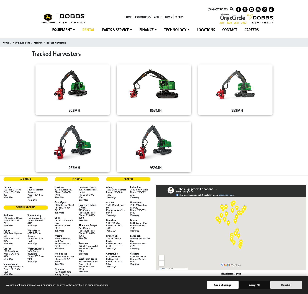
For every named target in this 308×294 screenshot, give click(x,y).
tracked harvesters (56, 42)
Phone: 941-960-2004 (87, 249)
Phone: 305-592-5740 (63, 244)
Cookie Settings (222, 285)
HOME (128, 17)
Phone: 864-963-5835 (12, 270)
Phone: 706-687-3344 (138, 193)
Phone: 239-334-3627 (63, 209)
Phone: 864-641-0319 (35, 221)
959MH (156, 167)
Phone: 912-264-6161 (114, 244)
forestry (38, 42)
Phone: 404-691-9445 (115, 211)
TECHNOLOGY (175, 29)
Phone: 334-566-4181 (35, 196)
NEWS (168, 17)
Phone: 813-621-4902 (87, 234)
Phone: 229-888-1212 (114, 193)
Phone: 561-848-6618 (87, 267)
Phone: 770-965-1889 (114, 226)
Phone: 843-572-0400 (12, 255)
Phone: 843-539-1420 (35, 239)
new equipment (21, 42)
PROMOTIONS (143, 17)
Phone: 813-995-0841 (63, 226)
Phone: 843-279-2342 (12, 239)
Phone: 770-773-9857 (114, 262)
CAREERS (252, 29)
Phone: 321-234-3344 (63, 260)
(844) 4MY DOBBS (218, 9)
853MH (156, 110)
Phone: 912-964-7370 (138, 244)
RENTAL (88, 29)
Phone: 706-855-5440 (138, 211)
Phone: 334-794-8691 (12, 193)
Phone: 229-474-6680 (138, 260)
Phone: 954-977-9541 (87, 196)
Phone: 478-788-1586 (138, 226)
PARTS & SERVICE (115, 29)
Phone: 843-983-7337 (12, 221)
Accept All (254, 285)
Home (6, 42)
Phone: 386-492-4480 (63, 193)
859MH (237, 110)
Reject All (286, 285)
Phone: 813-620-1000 (87, 216)
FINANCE (146, 29)
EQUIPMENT (62, 29)
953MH (74, 167)
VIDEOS (179, 17)
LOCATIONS (206, 29)
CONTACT (229, 29)
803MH (74, 110)
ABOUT (158, 17)
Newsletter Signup (231, 273)
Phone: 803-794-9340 (35, 257)
